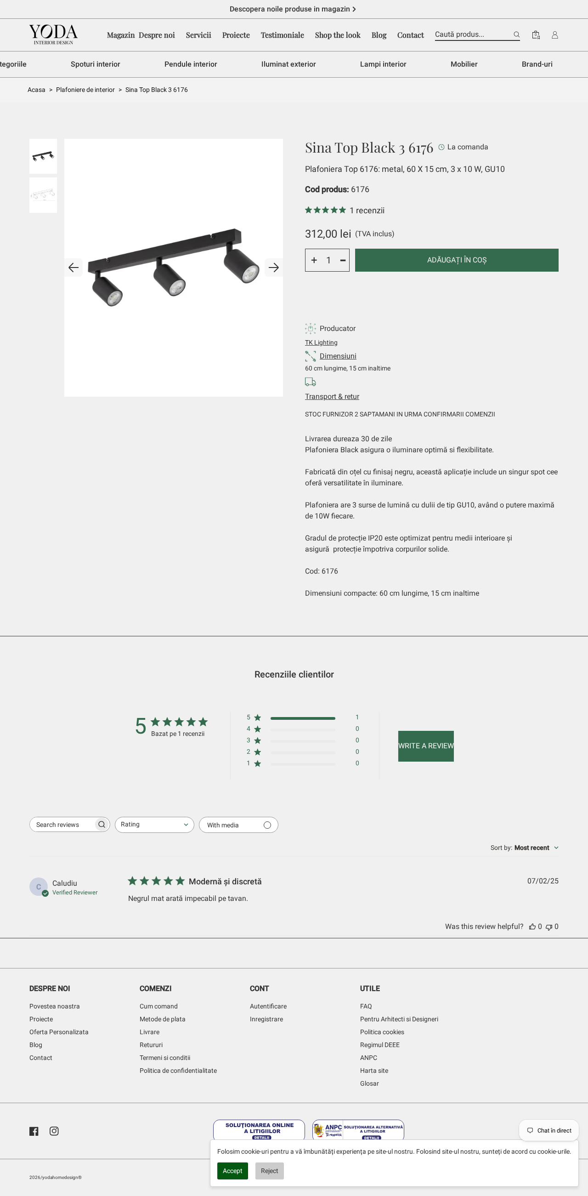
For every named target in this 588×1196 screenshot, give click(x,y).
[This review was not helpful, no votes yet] (549, 926)
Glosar (369, 1083)
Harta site (374, 1070)
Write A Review (426, 745)
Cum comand (159, 1006)
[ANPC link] (358, 1131)
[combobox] (154, 825)
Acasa (36, 89)
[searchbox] (61, 824)
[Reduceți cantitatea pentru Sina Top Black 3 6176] (343, 260)
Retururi (151, 1044)
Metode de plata (163, 1019)
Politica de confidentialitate (178, 1070)
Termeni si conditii (165, 1057)
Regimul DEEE (380, 1044)
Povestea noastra (54, 1006)
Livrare (149, 1032)
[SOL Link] (259, 1131)
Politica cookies (382, 1032)
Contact (40, 1057)
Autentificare (268, 1006)
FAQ (366, 1006)
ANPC (368, 1057)
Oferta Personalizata (59, 1032)
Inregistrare (266, 1019)
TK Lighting (321, 342)
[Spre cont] (555, 35)
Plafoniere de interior (85, 89)
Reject (269, 1170)
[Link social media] (34, 1131)
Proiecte (41, 1019)
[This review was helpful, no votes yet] (532, 926)
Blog (35, 1044)
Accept (233, 1170)
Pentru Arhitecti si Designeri (399, 1019)
